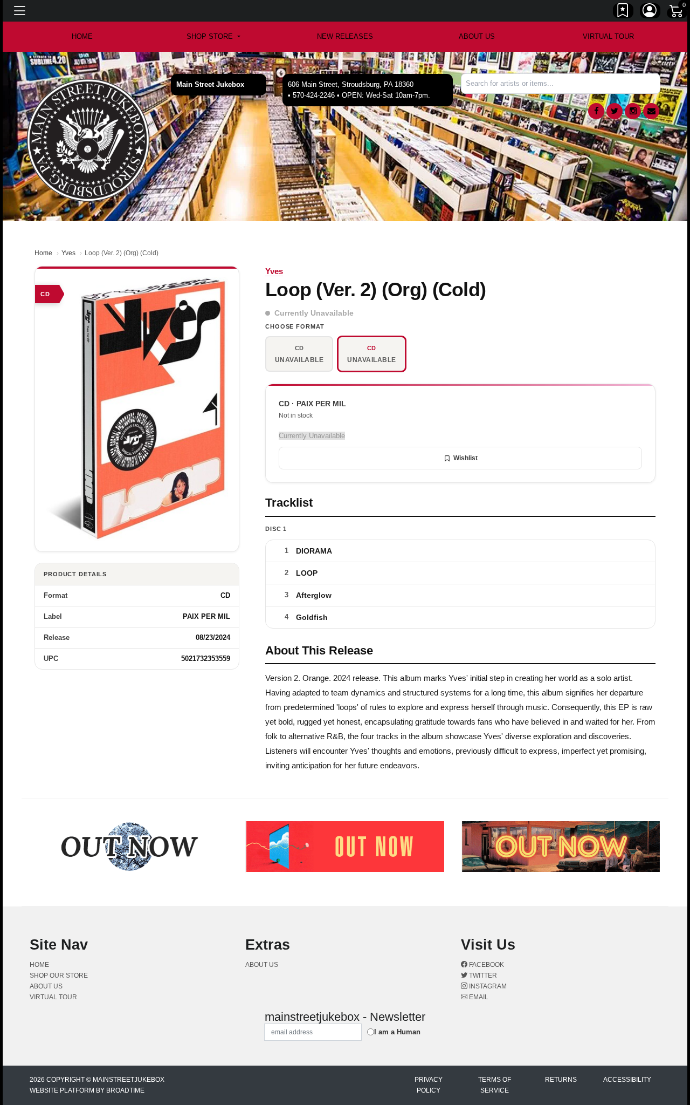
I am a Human (397, 1032)
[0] (677, 13)
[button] (213, 36)
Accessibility (627, 1079)
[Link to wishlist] (623, 12)
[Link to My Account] (650, 12)
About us (477, 36)
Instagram (487, 986)
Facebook (485, 964)
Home (43, 253)
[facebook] (596, 111)
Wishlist (465, 458)
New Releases (345, 36)
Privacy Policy (429, 1085)
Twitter (482, 975)
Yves (68, 253)
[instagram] (633, 111)
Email (477, 997)
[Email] (651, 111)
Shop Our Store (59, 975)
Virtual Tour (608, 36)
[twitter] (614, 111)
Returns (561, 1079)
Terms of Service (494, 1085)
